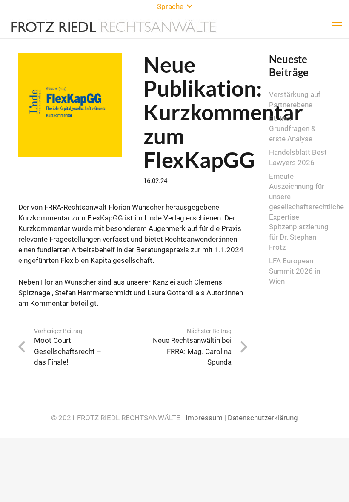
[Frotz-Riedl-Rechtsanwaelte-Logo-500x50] (113, 25)
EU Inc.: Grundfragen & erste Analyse (292, 128)
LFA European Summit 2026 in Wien (294, 271)
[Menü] (336, 25)
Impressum (204, 418)
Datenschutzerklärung (263, 418)
